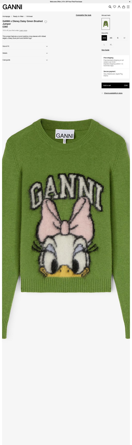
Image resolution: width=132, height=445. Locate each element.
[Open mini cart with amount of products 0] (124, 7)
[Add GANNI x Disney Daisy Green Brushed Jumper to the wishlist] (46, 22)
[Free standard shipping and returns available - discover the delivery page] (66, 1)
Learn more (23, 30)
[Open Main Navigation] (128, 7)
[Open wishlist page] (115, 7)
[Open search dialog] (110, 7)
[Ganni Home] (12, 7)
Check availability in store (113, 93)
